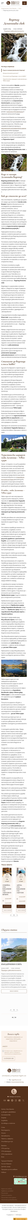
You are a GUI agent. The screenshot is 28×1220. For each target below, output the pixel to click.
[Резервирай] (24, 3)
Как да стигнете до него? (10, 73)
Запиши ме (9, 1058)
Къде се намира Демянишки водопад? (14, 70)
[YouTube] (8, 1100)
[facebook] (19, 1100)
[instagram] (16, 1100)
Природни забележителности (14, 31)
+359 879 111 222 (16, 1080)
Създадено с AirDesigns (14, 1214)
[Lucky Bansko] (14, 1091)
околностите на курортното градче (13, 128)
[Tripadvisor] (4, 1100)
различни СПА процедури (15, 111)
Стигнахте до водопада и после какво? (14, 76)
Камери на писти (15, 1096)
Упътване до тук (21, 1176)
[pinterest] (12, 1100)
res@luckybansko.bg (17, 1082)
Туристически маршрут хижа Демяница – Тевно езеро (15, 79)
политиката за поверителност (13, 1054)
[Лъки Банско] (13, 3)
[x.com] (23, 1100)
